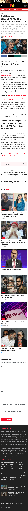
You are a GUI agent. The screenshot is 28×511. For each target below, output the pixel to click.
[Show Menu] (1, 5)
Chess (2, 472)
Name (3, 385)
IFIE (11, 470)
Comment (4, 367)
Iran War (12, 473)
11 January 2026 (5, 325)
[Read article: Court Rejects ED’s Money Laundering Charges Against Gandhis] (14, 337)
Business (15, 9)
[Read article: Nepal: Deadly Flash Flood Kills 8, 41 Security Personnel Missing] (4, 494)
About (2, 503)
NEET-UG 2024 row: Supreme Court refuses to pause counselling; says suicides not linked (13, 98)
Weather (21, 473)
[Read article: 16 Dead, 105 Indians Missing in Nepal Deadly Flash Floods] (4, 487)
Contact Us (3, 504)
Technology (22, 472)
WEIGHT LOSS (22, 475)
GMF (11, 466)
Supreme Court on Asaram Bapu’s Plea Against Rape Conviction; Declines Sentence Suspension (13, 242)
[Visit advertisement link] (14, 1)
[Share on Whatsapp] (17, 56)
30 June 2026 (4, 246)
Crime (2, 475)
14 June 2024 (19, 36)
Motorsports (13, 477)
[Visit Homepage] (13, 5)
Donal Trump (4, 477)
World (20, 477)
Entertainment (13, 462)
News (2, 9)
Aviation (3, 466)
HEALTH (12, 468)
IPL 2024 (12, 472)
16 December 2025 (5, 352)
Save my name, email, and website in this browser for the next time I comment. (14, 405)
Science (21, 466)
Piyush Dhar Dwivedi (10, 36)
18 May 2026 (4, 299)
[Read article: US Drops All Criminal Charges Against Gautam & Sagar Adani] (14, 258)
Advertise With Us (9, 503)
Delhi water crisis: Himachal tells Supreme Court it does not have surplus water (13, 156)
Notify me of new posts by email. (8, 416)
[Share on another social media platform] (24, 56)
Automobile (4, 464)
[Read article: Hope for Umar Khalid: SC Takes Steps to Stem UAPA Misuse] (14, 284)
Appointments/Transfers (7, 462)
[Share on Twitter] (11, 56)
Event (11, 464)
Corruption (3, 473)
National (12, 479)
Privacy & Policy (18, 503)
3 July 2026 (4, 218)
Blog (2, 468)
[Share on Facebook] (4, 56)
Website (3, 398)
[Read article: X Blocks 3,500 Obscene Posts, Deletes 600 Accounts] (14, 311)
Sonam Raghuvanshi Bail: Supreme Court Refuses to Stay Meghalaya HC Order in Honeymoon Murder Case (12, 214)
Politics (8, 9)
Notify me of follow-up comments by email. (11, 411)
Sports (20, 470)
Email (3, 391)
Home (2, 13)
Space (20, 468)
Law (5, 13)
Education (3, 479)
